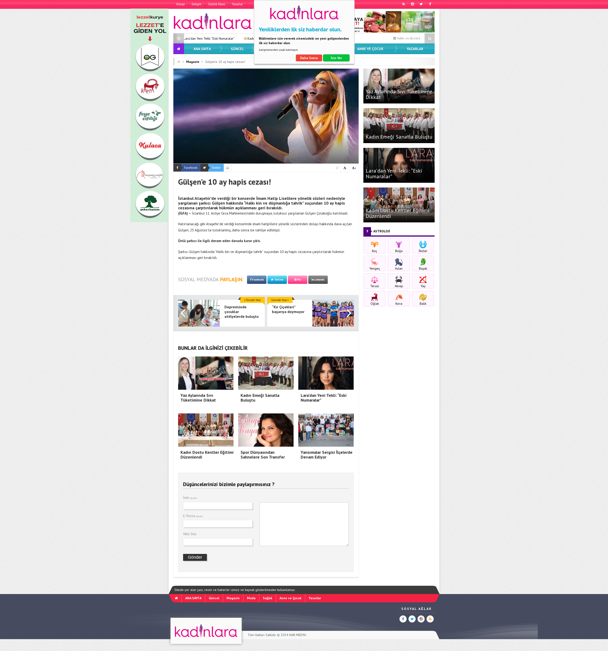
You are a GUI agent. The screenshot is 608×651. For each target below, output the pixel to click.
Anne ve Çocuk (370, 49)
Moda (251, 598)
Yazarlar (237, 4)
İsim (190, 497)
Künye (180, 4)
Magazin (192, 62)
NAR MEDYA (297, 635)
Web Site (189, 534)
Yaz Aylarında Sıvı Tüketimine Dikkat (399, 94)
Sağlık (267, 598)
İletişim (196, 4)
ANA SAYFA (202, 49)
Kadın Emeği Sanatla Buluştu (399, 136)
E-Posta (193, 516)
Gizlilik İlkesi (216, 4)
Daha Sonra (309, 58)
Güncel (237, 49)
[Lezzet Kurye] (149, 221)
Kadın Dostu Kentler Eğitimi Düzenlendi (229, 38)
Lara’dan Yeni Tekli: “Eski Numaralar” (394, 173)
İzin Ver (336, 58)
